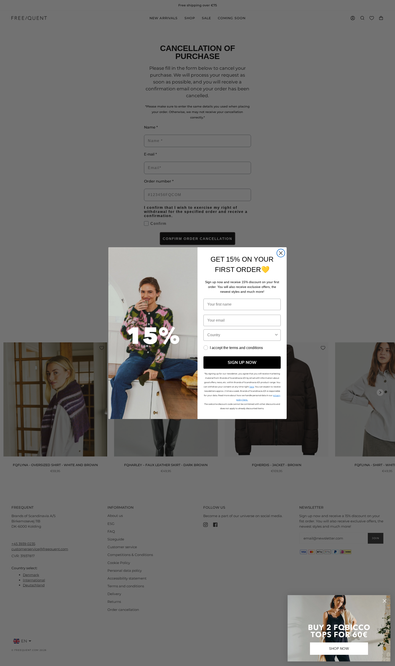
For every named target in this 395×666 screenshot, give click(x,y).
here (251, 386)
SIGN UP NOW (242, 362)
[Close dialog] (281, 253)
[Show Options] (276, 335)
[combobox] (240, 335)
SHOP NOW (339, 648)
